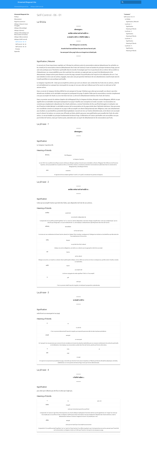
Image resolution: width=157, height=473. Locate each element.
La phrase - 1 (128, 24)
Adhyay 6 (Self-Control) (37, 6)
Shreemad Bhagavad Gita (21, 6)
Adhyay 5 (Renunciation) (21, 37)
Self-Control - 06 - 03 (20, 46)
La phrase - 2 (128, 31)
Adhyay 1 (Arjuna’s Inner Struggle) (21, 24)
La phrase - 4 (128, 45)
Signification (129, 26)
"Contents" (127, 14)
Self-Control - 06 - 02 (20, 44)
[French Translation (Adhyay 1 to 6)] (15, 2)
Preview (17, 49)
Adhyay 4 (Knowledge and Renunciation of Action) (21, 33)
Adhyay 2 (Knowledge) (20, 28)
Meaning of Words (131, 29)
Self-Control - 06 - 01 (20, 41)
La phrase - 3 (128, 38)
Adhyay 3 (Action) (19, 30)
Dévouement (18, 19)
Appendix (17, 51)
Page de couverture (19, 21)
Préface (16, 16)
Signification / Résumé (132, 21)
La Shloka (127, 19)
